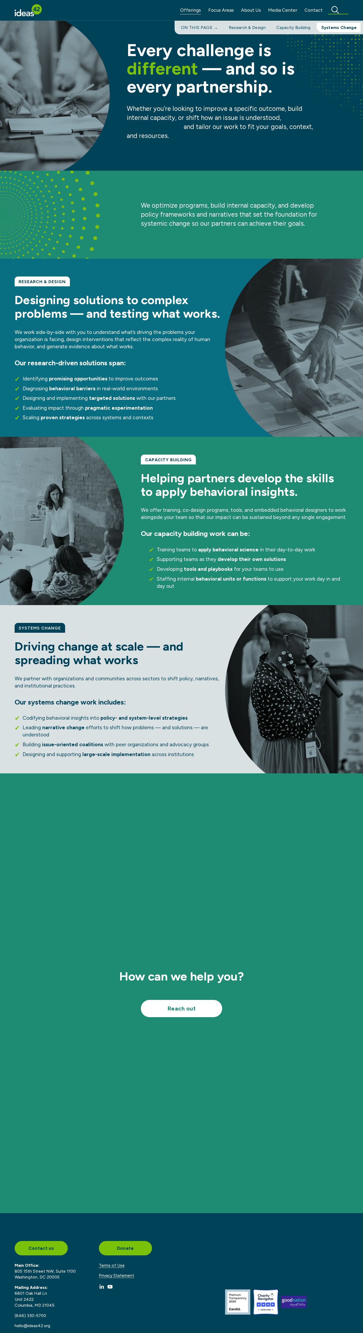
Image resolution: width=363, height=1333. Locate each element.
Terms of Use (112, 1265)
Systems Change (339, 27)
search (338, 10)
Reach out (181, 1008)
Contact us (41, 1248)
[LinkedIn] (101, 1286)
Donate (125, 1248)
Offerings (190, 10)
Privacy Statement (116, 1275)
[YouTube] (110, 1286)
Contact (314, 10)
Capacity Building (293, 27)
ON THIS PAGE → (199, 27)
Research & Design (247, 27)
